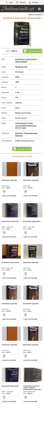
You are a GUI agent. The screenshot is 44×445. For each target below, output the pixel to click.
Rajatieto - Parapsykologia (26, 133)
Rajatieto (19, 136)
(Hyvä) (20, 72)
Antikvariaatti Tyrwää (24, 123)
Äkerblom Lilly (21, 67)
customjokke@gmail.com (25, 126)
